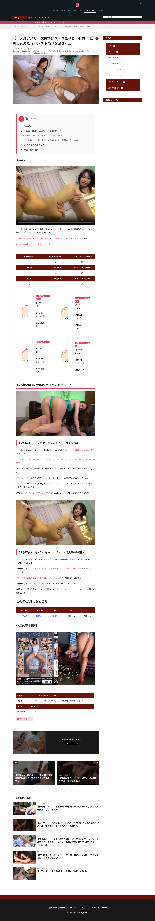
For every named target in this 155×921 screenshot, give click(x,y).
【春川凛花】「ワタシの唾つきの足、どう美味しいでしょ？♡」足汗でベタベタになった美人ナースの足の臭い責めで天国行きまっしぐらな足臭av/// (67, 842)
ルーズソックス (115, 64)
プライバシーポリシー (98, 907)
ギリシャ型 (47, 51)
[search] (140, 17)
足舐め (41, 18)
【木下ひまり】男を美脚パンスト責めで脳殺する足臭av (63, 871)
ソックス (76, 10)
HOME (15, 26)
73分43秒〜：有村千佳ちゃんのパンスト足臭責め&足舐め (51, 140)
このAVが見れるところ (33, 144)
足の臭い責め (39, 53)
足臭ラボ (84, 913)
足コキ (47, 18)
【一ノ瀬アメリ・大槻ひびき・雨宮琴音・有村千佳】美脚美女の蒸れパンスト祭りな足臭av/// (63, 26)
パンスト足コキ (76, 51)
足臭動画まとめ (115, 88)
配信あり (40, 616)
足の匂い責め (17, 51)
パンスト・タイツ (90, 10)
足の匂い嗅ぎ (33, 18)
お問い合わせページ (56, 907)
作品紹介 (26, 126)
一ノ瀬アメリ (30, 53)
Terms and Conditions (76, 907)
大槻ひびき (39, 51)
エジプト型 (32, 51)
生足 (69, 10)
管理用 (101, 10)
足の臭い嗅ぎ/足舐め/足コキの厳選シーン (41, 131)
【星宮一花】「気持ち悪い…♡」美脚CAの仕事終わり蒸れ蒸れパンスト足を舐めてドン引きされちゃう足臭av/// (68, 824)
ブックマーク (25, 719)
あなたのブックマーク (57, 10)
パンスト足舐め (66, 51)
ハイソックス (114, 76)
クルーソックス (115, 58)
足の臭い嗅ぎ (91, 51)
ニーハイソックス (116, 70)
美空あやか (47, 53)
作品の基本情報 (29, 149)
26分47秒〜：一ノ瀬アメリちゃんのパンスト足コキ (48, 135)
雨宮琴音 (54, 51)
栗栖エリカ (25, 51)
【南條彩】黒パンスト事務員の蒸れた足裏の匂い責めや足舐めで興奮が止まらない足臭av (67, 808)
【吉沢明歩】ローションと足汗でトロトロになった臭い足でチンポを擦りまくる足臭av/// (67, 856)
